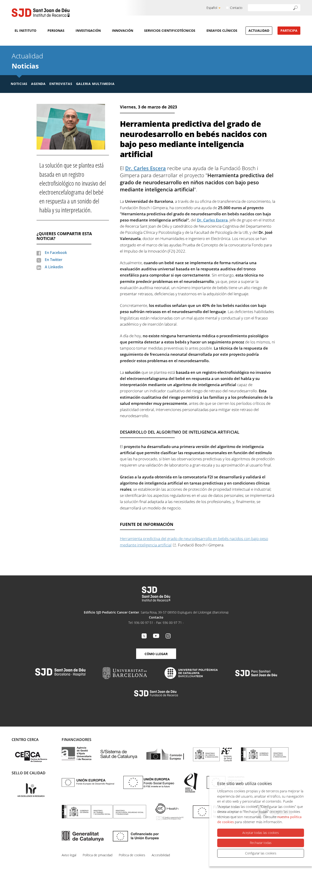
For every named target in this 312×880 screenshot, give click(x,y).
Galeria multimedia (95, 84)
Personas (56, 30)
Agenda (38, 84)
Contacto (236, 7)
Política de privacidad (97, 855)
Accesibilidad (161, 855)
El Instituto (25, 30)
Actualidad (259, 30)
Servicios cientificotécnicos (169, 30)
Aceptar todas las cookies (260, 832)
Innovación (122, 30)
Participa (288, 30)
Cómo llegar (156, 654)
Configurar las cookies (260, 853)
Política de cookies (132, 855)
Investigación (88, 30)
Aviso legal (69, 855)
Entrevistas (60, 84)
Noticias (25, 66)
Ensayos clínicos (221, 30)
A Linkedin (54, 266)
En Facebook (56, 252)
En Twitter (53, 259)
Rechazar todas (261, 842)
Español (211, 7)
